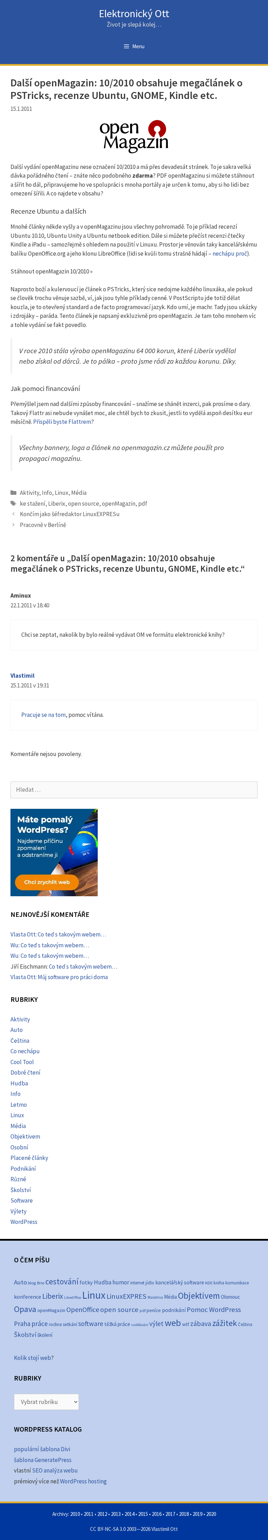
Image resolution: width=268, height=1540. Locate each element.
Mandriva (155, 1297)
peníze (154, 1310)
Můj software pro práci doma (73, 977)
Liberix (56, 503)
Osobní (19, 1147)
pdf (142, 503)
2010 (75, 1514)
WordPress (23, 1222)
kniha (219, 1283)
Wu (14, 945)
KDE (209, 1282)
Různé (18, 1179)
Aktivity (29, 493)
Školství (20, 1190)
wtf (185, 1324)
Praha (22, 1323)
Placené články (29, 1158)
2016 (157, 1514)
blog (32, 1282)
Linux (61, 493)
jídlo (150, 1283)
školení (44, 1335)
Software (21, 1200)
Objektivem (25, 1136)
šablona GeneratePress (43, 1460)
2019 (197, 1514)
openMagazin (118, 503)
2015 (143, 1514)
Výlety (18, 1211)
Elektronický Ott (134, 13)
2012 (102, 1514)
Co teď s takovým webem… (72, 934)
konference (27, 1296)
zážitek (224, 1323)
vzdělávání (139, 1324)
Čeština (19, 1041)
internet (137, 1283)
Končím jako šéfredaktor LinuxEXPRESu (70, 514)
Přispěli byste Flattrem (62, 422)
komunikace (237, 1283)
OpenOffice (82, 1309)
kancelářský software (179, 1282)
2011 (89, 1514)
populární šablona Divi (42, 1449)
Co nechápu (25, 1051)
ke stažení (32, 503)
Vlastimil (22, 675)
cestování (62, 1281)
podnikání (174, 1310)
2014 (129, 1514)
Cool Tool (22, 1062)
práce (39, 1323)
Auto (16, 1030)
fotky (86, 1282)
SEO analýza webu (55, 1470)
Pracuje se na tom (43, 715)
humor (120, 1282)
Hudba (19, 1083)
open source (83, 503)
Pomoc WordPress (214, 1309)
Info (47, 493)
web (173, 1322)
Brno (40, 1283)
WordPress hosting (83, 1481)
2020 (211, 1514)
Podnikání (23, 1168)
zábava (200, 1323)
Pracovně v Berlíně (43, 525)
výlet (156, 1323)
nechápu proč (230, 253)
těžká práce (117, 1324)
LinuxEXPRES (126, 1296)
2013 (116, 1514)
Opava (25, 1309)
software (90, 1323)
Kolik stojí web (32, 1358)
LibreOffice (72, 1297)
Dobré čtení (25, 1072)
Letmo (18, 1104)
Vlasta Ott (23, 934)
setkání (70, 1324)
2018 (184, 1514)
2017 (170, 1514)
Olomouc (230, 1296)
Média (79, 493)
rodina (55, 1324)
